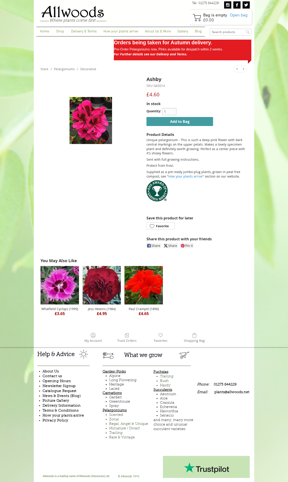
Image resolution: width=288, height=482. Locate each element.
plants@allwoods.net (231, 392)
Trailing (116, 433)
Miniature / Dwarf (124, 428)
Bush (164, 381)
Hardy (165, 385)
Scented (116, 415)
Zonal (114, 419)
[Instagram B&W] (227, 5)
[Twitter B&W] (246, 5)
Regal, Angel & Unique (128, 424)
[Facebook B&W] (237, 5)
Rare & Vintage (122, 437)
